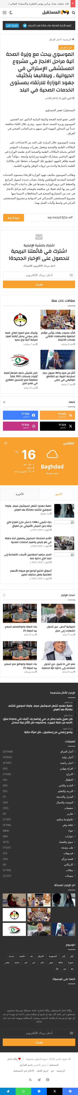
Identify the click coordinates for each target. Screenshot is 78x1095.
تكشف (22, 956)
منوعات (69, 875)
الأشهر (58, 494)
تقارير (70, 813)
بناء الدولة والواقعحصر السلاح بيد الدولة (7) (21, 628)
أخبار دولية (67, 757)
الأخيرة (20, 494)
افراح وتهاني (66, 768)
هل (57, 968)
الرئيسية (67, 39)
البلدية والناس (66, 785)
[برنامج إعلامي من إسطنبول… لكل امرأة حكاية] (14, 900)
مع (72, 968)
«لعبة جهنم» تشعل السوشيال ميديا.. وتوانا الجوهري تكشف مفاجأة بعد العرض (28, 508)
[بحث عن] (73, 14)
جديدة (11, 956)
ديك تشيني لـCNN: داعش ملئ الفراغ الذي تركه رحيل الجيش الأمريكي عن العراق (29, 524)
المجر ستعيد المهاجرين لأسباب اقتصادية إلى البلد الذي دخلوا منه (28, 556)
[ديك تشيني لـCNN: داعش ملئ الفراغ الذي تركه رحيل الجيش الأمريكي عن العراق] (64, 527)
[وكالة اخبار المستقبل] (54, 12)
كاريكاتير (68, 864)
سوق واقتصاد (66, 841)
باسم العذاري (26, 1064)
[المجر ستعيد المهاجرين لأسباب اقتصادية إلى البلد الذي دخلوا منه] (64, 559)
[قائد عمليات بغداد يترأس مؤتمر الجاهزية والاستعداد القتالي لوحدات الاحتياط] (57, 319)
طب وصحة (67, 847)
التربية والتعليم (65, 791)
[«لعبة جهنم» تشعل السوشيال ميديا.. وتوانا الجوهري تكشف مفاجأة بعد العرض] (64, 511)
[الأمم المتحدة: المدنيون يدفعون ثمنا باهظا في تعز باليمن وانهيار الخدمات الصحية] (64, 543)
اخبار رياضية (66, 762)
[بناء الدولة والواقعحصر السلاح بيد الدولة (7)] (20, 613)
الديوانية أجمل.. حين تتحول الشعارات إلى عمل (61, 628)
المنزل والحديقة (64, 796)
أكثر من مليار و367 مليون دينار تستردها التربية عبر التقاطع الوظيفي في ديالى (59, 376)
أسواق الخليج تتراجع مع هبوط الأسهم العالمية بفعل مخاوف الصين (31, 572)
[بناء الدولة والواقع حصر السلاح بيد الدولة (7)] (20, 650)
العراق (41, 956)
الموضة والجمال (64, 802)
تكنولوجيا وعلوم (65, 819)
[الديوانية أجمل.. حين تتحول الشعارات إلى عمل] (58, 613)
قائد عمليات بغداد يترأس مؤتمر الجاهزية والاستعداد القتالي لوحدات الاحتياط (58, 336)
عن (33, 962)
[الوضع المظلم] (11, 14)
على (42, 962)
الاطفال (69, 779)
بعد (31, 956)
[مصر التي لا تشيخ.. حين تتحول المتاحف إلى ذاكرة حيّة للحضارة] (58, 650)
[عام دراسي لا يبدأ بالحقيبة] (63, 914)
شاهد (60, 962)
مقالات (69, 870)
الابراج (69, 774)
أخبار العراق (55, 39)
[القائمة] (4, 14)
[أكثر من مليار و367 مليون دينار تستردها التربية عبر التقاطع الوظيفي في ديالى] (57, 359)
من (64, 968)
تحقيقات (68, 808)
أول (71, 956)
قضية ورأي (67, 858)
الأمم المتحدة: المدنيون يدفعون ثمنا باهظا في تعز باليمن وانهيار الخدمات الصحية (28, 540)
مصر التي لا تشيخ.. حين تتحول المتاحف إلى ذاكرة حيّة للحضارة (58, 666)
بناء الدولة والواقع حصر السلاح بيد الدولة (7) (20, 666)
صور (51, 962)
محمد (16, 962)
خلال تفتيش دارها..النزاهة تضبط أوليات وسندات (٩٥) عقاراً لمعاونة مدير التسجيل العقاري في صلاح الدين (21, 378)
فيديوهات (68, 853)
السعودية (53, 956)
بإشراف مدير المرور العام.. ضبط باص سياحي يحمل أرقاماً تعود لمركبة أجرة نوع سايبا (21, 336)
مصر (7, 962)
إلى (63, 956)
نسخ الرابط (13, 217)
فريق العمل (42, 1070)
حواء (70, 830)
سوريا (70, 962)
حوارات (69, 836)
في (25, 962)
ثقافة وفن (67, 825)
